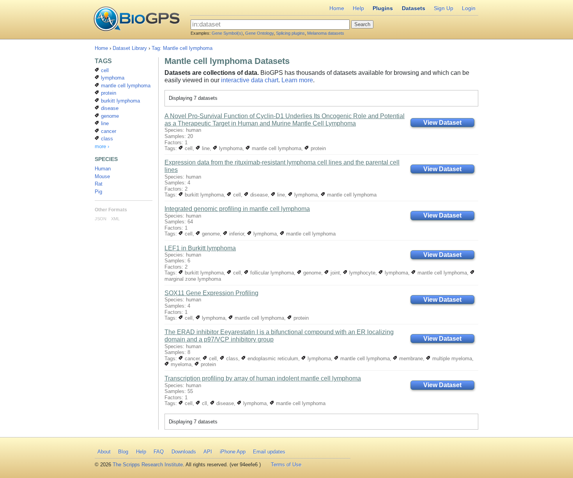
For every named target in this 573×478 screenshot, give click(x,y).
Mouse (102, 176)
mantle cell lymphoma (275, 148)
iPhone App (233, 452)
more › (102, 146)
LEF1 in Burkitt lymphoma (200, 248)
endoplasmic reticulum (272, 358)
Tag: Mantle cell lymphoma (182, 48)
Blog (123, 452)
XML (115, 218)
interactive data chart (249, 80)
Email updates (269, 452)
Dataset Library (130, 48)
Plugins (383, 8)
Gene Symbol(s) (227, 33)
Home (336, 8)
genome (210, 234)
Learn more (297, 80)
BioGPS (136, 19)
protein (317, 148)
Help (358, 8)
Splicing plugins (290, 33)
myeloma (180, 364)
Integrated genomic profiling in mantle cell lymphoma (237, 208)
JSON (100, 218)
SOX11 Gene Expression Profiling (211, 293)
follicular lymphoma (271, 273)
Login (469, 8)
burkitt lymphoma (203, 195)
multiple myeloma (451, 358)
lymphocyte (361, 273)
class (231, 358)
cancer (191, 358)
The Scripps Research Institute (148, 464)
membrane (410, 358)
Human (103, 169)
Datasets (413, 8)
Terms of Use (286, 464)
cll (203, 403)
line (205, 148)
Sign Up (443, 8)
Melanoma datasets (325, 33)
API (207, 452)
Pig (98, 192)
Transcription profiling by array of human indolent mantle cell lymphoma (262, 378)
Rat (99, 184)
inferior (236, 234)
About (104, 452)
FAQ (159, 452)
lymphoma (230, 148)
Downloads (184, 452)
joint (334, 273)
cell (188, 148)
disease (258, 195)
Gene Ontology (259, 33)
